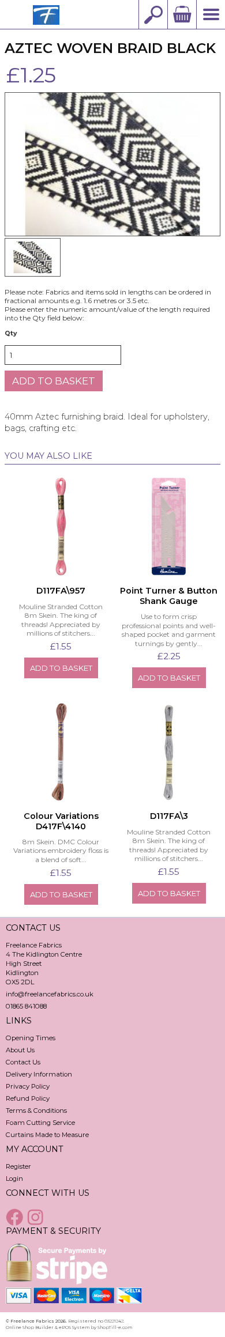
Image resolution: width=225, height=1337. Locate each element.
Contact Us (23, 1062)
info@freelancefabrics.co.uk (49, 994)
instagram (37, 1217)
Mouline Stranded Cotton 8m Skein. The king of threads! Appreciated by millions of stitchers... (61, 620)
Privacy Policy (28, 1086)
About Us (20, 1050)
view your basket (181, 14)
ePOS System (74, 1327)
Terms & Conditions (36, 1110)
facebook (15, 1217)
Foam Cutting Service (40, 1123)
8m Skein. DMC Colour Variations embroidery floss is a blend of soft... (60, 850)
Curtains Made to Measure (47, 1135)
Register (18, 1166)
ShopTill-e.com (114, 1327)
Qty (11, 333)
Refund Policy (28, 1098)
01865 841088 (26, 1006)
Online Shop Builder (30, 1327)
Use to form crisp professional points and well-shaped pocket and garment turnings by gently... (169, 630)
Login (14, 1178)
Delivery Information (39, 1074)
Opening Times (30, 1038)
